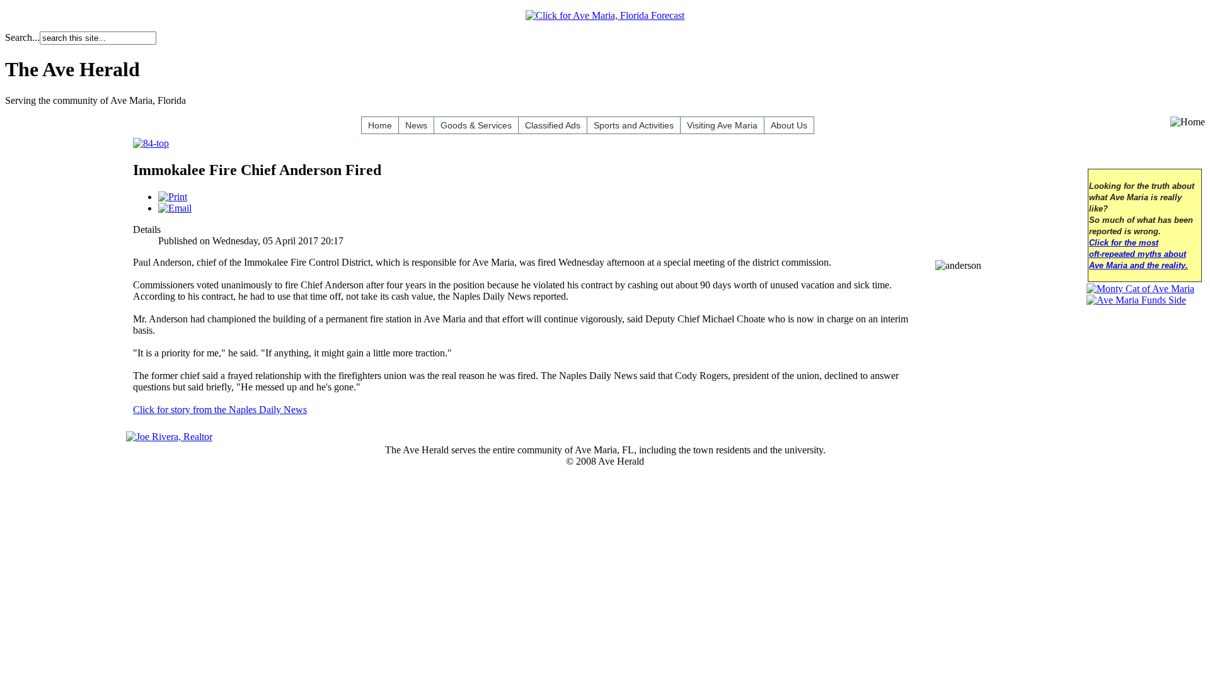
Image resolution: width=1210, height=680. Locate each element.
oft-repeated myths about (1137, 254)
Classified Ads (552, 125)
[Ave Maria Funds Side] (1136, 300)
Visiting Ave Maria (722, 125)
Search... (22, 37)
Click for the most (1123, 243)
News (416, 125)
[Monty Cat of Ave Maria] (1140, 288)
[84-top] (151, 143)
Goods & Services (476, 125)
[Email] (175, 208)
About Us (789, 125)
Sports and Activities (634, 125)
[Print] (172, 196)
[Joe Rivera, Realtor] (169, 436)
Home (380, 125)
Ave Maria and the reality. (1138, 265)
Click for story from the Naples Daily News (220, 409)
